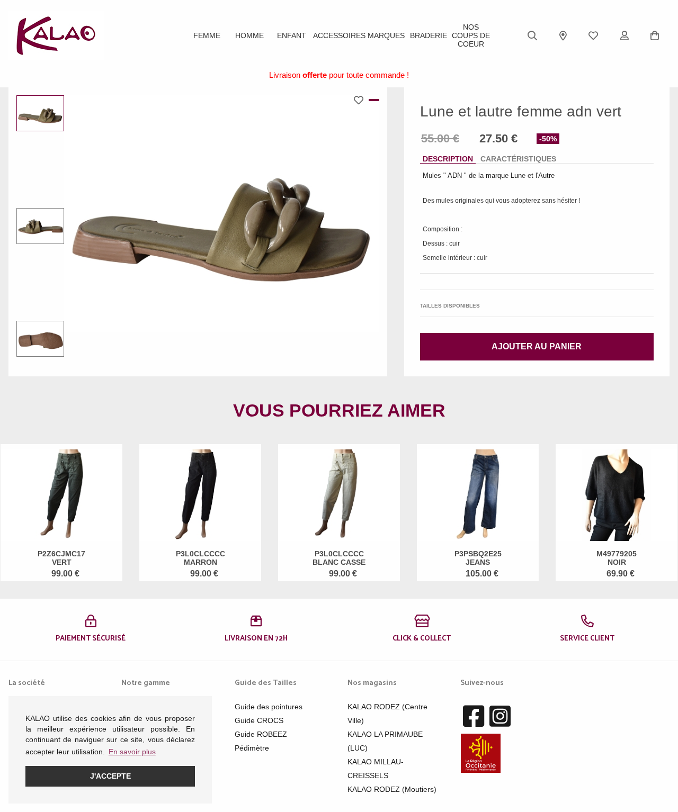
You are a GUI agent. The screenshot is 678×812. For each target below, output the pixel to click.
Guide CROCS (259, 720)
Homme (249, 35)
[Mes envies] (593, 35)
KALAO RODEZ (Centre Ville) (387, 713)
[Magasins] (563, 35)
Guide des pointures (268, 706)
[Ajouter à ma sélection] (361, 100)
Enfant (291, 35)
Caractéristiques (518, 159)
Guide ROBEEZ (261, 734)
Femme (206, 35)
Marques (386, 35)
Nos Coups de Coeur (471, 35)
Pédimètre (252, 748)
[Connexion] (624, 35)
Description (448, 159)
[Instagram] (500, 717)
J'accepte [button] (110, 776)
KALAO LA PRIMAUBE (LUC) (385, 741)
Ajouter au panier (537, 346)
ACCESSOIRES (339, 35)
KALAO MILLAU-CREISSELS (375, 768)
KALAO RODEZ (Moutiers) (391, 789)
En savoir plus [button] (132, 751)
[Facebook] (473, 717)
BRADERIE (428, 35)
